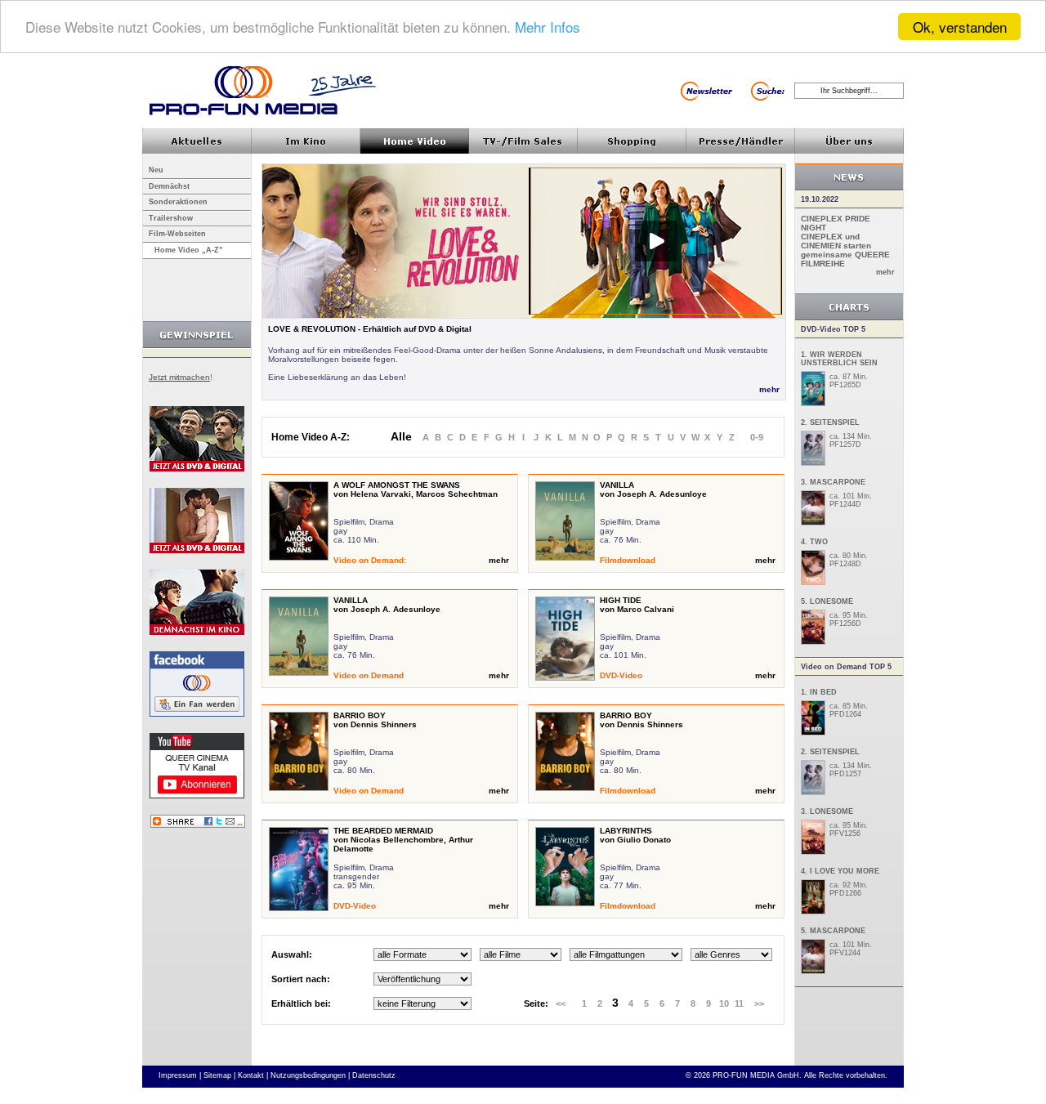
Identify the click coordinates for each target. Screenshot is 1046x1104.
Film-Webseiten (177, 234)
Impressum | (180, 1075)
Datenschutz (374, 1075)
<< (560, 1003)
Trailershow (171, 218)
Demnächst (169, 186)
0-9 (756, 437)
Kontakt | (253, 1075)
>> (759, 1003)
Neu (156, 170)
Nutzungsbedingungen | (310, 1075)
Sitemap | (219, 1075)
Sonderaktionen (178, 202)
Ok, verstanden (960, 26)
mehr (769, 389)
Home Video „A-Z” (188, 250)
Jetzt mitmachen (179, 377)
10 (724, 1003)
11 (739, 1003)
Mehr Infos (547, 27)
